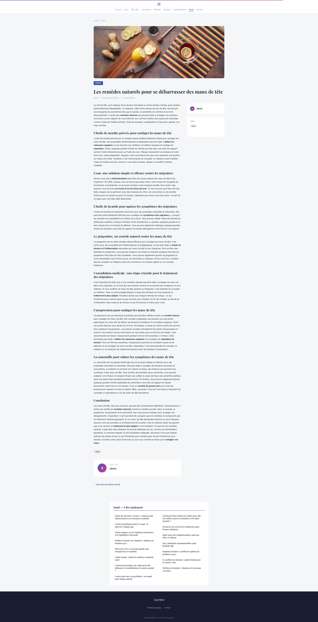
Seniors (200, 9)
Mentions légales (154, 608)
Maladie (157, 9)
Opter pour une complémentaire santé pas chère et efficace (180, 536)
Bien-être (135, 9)
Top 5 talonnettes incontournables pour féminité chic (179, 544)
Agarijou (159, 599)
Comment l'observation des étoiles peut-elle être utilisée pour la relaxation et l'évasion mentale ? (181, 518)
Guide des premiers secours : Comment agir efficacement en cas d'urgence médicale (134, 517)
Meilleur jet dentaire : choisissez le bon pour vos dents (181, 569)
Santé (191, 9)
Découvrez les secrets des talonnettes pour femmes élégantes (180, 528)
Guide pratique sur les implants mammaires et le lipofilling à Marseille (134, 533)
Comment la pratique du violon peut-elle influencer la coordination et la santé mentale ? (134, 568)
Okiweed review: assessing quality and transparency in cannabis (132, 550)
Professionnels (179, 9)
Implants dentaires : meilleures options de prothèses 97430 (180, 552)
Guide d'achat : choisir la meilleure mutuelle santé (134, 558)
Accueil (118, 9)
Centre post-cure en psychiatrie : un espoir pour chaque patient (133, 577)
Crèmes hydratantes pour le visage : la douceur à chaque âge (131, 525)
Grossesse (146, 9)
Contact (167, 608)
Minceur (167, 9)
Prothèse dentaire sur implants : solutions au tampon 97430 (134, 541)
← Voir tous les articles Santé (107, 484)
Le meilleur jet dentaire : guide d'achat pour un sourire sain (181, 561)
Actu (126, 9)
